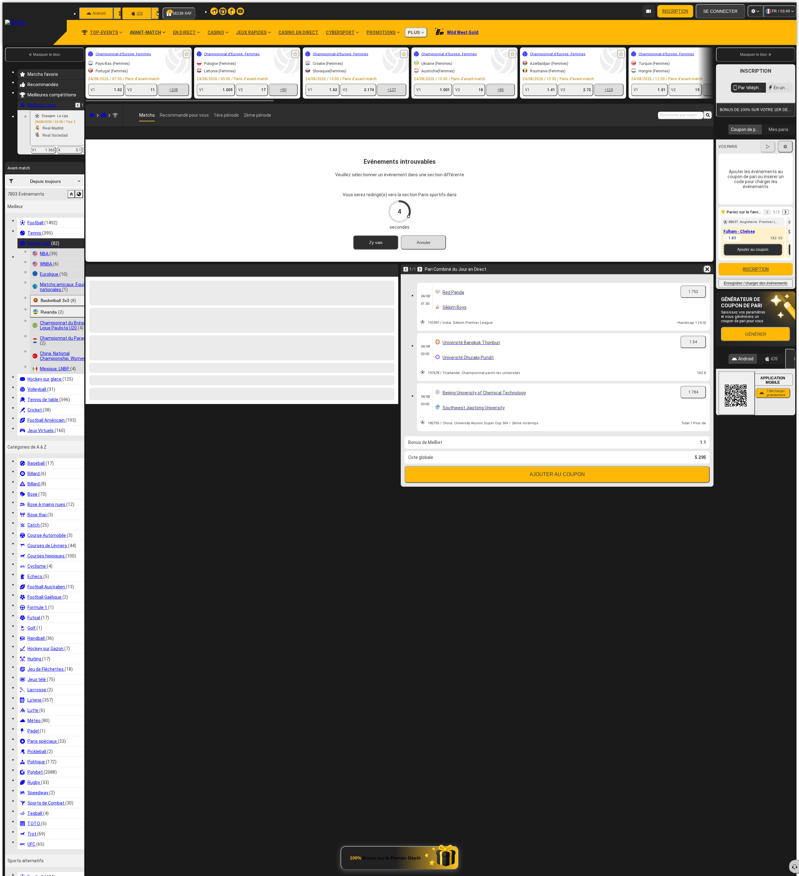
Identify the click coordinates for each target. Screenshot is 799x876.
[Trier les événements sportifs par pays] (79, 194)
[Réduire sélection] (71, 194)
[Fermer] (790, 462)
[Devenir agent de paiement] (648, 11)
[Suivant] (419, 279)
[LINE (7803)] (92, 115)
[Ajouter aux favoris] (186, 54)
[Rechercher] (707, 115)
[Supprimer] (707, 279)
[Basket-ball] (103, 115)
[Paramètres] (755, 11)
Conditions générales (752, 181)
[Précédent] (77, 105)
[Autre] (659, 138)
